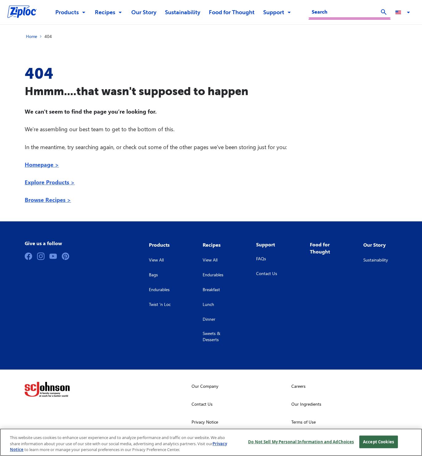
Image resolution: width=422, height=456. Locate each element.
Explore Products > (50, 182)
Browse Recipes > (48, 199)
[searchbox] (346, 11)
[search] (383, 12)
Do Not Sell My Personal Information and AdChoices (301, 441)
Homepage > (42, 164)
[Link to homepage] (25, 12)
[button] (403, 12)
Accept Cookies (378, 441)
